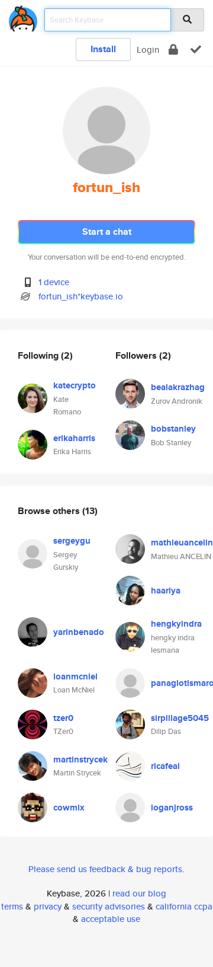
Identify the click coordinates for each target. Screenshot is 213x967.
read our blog (139, 893)
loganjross (172, 807)
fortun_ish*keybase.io (80, 296)
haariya (165, 590)
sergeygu (72, 540)
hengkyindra (176, 623)
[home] (23, 16)
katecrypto (74, 385)
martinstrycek (80, 759)
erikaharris (74, 438)
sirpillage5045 (180, 718)
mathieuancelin (182, 542)
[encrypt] (173, 49)
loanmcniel (75, 676)
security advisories (108, 906)
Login (148, 49)
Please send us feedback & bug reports (105, 869)
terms (12, 906)
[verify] (196, 49)
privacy (48, 906)
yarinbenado (78, 632)
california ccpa (184, 906)
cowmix (69, 807)
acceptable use (110, 918)
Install (103, 49)
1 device (53, 282)
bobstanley (173, 428)
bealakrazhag (178, 387)
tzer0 (63, 718)
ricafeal (165, 766)
